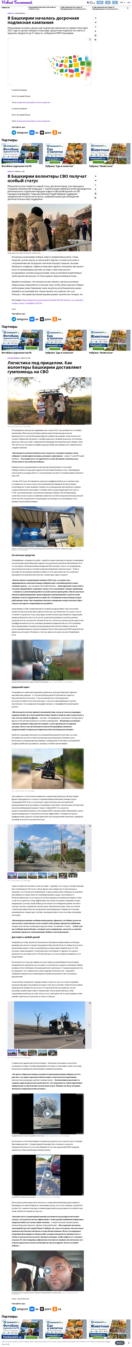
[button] (89, 848)
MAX (100, 2)
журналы (46, 102)
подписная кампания (25, 102)
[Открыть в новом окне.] (20, 132)
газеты (38, 102)
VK (108, 2)
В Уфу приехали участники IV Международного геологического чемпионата (73, 8)
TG (115, 2)
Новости (6, 7)
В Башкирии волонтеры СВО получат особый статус (42, 8)
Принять (120, 1343)
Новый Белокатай (17, 2)
